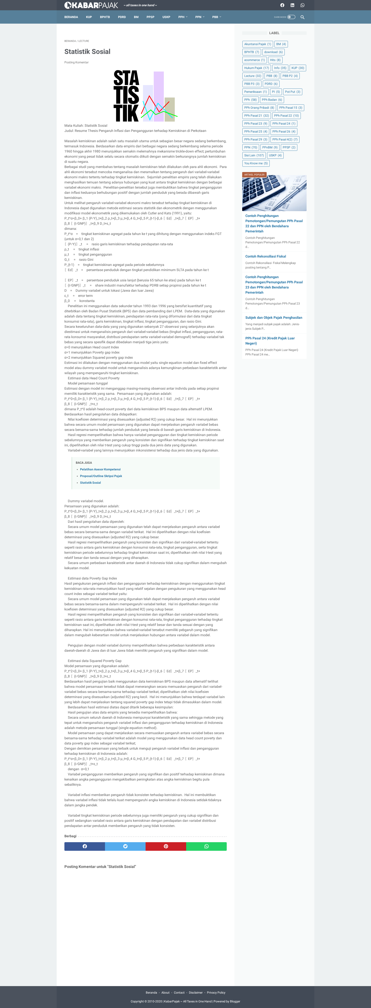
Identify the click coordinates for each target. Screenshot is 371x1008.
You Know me (256, 163)
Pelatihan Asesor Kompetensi (100, 469)
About (165, 992)
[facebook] (84, 846)
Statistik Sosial (90, 483)
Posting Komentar (76, 62)
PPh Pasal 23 (255, 123)
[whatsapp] (206, 846)
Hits (275, 60)
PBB (215, 17)
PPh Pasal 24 (283, 123)
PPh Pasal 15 (290, 107)
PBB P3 (252, 83)
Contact (179, 992)
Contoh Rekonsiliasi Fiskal (265, 256)
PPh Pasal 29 (255, 139)
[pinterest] (166, 846)
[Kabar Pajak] (93, 5)
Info (280, 68)
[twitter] (125, 846)
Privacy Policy (216, 992)
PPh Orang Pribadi (259, 107)
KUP (89, 17)
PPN (198, 17)
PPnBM (270, 147)
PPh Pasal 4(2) (285, 139)
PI (276, 91)
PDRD (122, 17)
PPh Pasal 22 (286, 115)
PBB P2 (290, 76)
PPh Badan (272, 99)
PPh (181, 17)
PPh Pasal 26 (283, 131)
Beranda (71, 17)
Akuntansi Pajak (257, 44)
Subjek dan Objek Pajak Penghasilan (273, 318)
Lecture (252, 76)
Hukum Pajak (256, 68)
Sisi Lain (254, 155)
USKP (166, 17)
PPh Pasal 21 (256, 115)
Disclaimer (196, 992)
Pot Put (292, 91)
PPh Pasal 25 (255, 131)
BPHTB (105, 17)
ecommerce (254, 60)
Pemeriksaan (255, 91)
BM (136, 17)
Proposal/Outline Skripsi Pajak (101, 476)
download (273, 52)
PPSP (150, 17)
